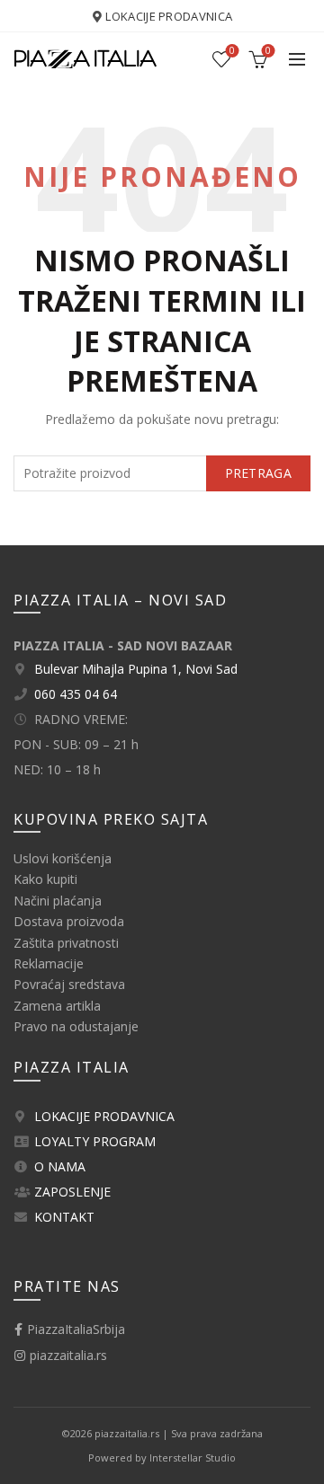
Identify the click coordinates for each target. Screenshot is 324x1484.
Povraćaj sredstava (69, 984)
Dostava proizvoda (69, 921)
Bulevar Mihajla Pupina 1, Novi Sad (136, 668)
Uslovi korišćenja (63, 858)
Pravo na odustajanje (76, 1026)
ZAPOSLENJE (72, 1191)
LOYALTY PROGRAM (95, 1141)
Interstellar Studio (192, 1457)
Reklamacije (49, 963)
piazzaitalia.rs (66, 1355)
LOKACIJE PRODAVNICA (168, 16)
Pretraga (258, 472)
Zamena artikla (57, 1005)
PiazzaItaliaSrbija (74, 1329)
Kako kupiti (45, 879)
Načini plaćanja (58, 900)
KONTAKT (64, 1216)
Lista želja (232, 51)
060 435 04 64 (75, 693)
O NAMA (60, 1166)
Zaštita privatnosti (66, 942)
